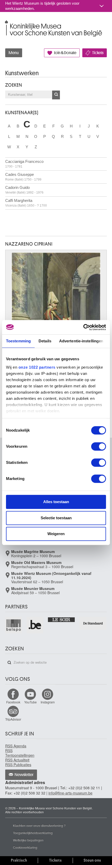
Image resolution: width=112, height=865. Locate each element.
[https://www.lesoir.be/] (61, 619)
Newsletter (24, 775)
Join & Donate (65, 53)
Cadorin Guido (24, 189)
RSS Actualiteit (17, 760)
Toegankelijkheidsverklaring (33, 832)
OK (56, 95)
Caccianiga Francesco (24, 163)
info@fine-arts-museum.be (70, 793)
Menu (14, 53)
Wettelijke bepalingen (28, 840)
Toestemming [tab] (18, 341)
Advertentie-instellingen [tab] (81, 341)
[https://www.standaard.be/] (93, 623)
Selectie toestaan (56, 518)
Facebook (13, 702)
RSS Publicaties (18, 764)
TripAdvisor (13, 719)
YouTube (30, 702)
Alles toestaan (56, 501)
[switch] (98, 446)
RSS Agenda (15, 746)
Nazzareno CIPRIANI (29, 244)
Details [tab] (45, 341)
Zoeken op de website (9, 662)
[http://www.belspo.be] (13, 625)
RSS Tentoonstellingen (19, 753)
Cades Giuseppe (23, 176)
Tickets (97, 53)
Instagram (48, 702)
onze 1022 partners (36, 367)
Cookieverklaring (25, 847)
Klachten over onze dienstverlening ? (39, 825)
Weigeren (56, 533)
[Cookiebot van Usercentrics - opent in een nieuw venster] (83, 327)
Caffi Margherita (26, 202)
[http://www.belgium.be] (35, 625)
